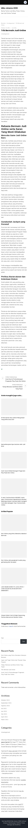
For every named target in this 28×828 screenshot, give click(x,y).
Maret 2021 (4, 719)
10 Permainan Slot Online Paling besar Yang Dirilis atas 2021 (12, 418)
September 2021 (6, 703)
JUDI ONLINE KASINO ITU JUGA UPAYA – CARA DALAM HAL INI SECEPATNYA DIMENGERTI (13, 588)
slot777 (20, 804)
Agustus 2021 (5, 706)
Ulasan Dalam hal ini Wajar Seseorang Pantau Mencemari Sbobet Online (13, 616)
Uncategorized (5, 34)
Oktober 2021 (5, 700)
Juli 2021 (4, 708)
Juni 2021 (4, 711)
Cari (2, 638)
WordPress (18, 824)
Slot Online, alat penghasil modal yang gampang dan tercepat (13, 561)
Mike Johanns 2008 (9, 8)
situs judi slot (13, 751)
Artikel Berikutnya (12, 386)
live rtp (21, 791)
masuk (11, 626)
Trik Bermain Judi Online (8, 670)
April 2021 (4, 717)
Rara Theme (22, 823)
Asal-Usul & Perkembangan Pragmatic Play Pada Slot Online (13, 472)
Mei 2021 (4, 714)
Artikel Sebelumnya (15, 379)
